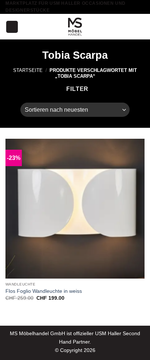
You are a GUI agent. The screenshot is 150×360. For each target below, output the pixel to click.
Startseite (28, 70)
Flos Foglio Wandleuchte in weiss (43, 291)
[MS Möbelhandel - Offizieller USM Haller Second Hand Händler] (75, 26)
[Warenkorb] (141, 27)
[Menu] (12, 27)
